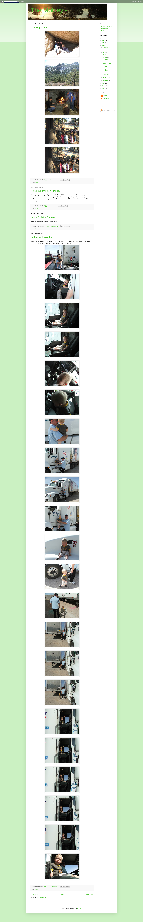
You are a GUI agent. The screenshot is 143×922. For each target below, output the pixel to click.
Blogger (79, 908)
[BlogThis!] (63, 180)
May (104, 52)
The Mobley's (49, 10)
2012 (103, 40)
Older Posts (89, 894)
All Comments (106, 110)
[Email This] (61, 180)
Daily (36, 182)
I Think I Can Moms (106, 26)
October (105, 47)
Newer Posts (34, 894)
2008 (103, 85)
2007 (103, 88)
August (105, 50)
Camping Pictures (40, 27)
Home (62, 894)
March (105, 57)
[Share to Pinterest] (69, 180)
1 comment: (53, 206)
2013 (103, 38)
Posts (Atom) (42, 897)
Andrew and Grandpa (41, 237)
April (104, 55)
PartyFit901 (106, 98)
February (106, 77)
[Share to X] (65, 180)
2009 (103, 83)
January (105, 80)
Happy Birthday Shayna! (43, 217)
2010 (103, 45)
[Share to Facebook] (67, 180)
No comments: (54, 179)
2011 (103, 43)
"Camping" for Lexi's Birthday (45, 191)
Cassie (105, 95)
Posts (104, 107)
